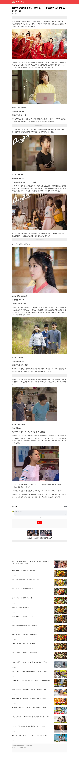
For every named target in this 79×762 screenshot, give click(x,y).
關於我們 (13, 747)
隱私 (23, 747)
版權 (25, 747)
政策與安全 (18, 747)
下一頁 (39, 522)
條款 (21, 747)
